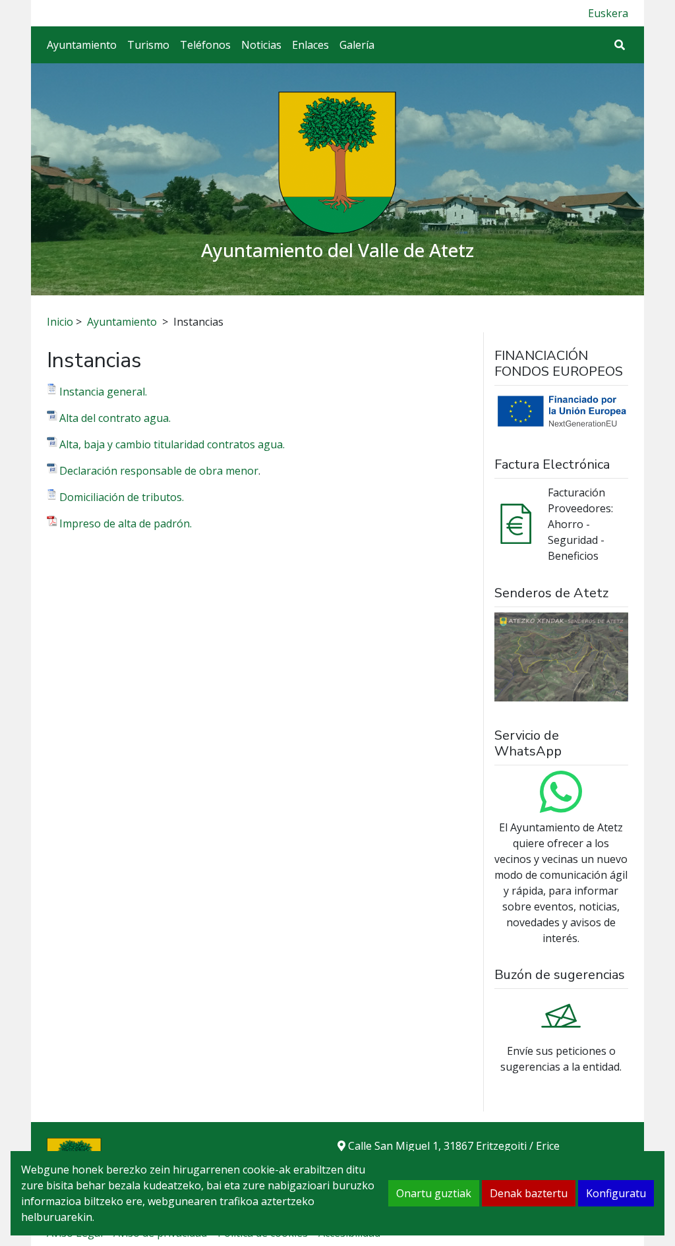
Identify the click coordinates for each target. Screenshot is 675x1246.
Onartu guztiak (433, 1193)
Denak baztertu (529, 1193)
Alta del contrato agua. (115, 418)
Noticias (261, 45)
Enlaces (310, 45)
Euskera (608, 13)
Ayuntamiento (82, 45)
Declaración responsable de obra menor (158, 470)
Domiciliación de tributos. (121, 497)
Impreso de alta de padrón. (125, 523)
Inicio (60, 321)
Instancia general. (103, 391)
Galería (356, 45)
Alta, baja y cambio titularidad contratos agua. (172, 444)
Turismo (148, 45)
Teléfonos (205, 45)
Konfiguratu (616, 1193)
